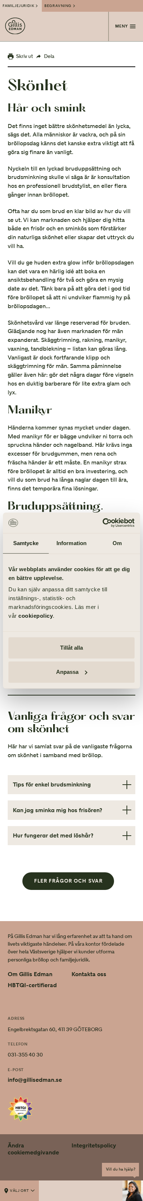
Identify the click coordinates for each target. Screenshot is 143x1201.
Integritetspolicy (94, 1145)
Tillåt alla (71, 648)
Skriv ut (24, 56)
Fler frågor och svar (68, 880)
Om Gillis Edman (30, 974)
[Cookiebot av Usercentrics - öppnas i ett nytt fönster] (103, 523)
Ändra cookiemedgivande (33, 1149)
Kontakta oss (89, 974)
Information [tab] (71, 543)
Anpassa (67, 672)
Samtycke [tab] (25, 543)
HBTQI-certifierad (32, 985)
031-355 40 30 (25, 1054)
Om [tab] (117, 543)
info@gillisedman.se (35, 1080)
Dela (49, 56)
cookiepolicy (35, 616)
